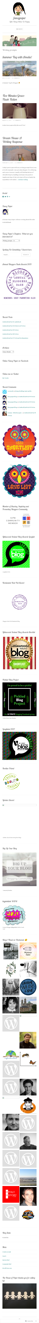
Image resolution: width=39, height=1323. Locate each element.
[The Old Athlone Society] (28, 1005)
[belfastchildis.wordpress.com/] (10, 951)
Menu (20, 29)
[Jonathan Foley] (10, 1122)
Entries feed (5, 1260)
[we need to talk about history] (28, 1124)
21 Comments (18, 162)
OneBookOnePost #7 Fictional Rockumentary (15, 338)
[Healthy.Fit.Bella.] (10, 1159)
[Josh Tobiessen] (10, 1141)
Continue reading (23, 179)
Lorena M (10, 391)
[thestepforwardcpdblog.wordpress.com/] (10, 987)
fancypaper (19, 18)
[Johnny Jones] (28, 1105)
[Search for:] (12, 254)
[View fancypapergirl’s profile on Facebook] (3, 196)
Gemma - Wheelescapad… (15, 413)
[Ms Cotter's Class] (10, 969)
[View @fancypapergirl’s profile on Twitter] (5, 196)
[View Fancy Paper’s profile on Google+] (9, 196)
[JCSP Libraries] (28, 1023)
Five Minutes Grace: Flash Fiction (13, 97)
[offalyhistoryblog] (10, 1195)
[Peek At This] (28, 1216)
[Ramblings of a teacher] (10, 1177)
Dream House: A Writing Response (12, 140)
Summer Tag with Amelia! (17, 57)
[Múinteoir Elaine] (28, 951)
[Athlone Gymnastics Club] (11, 1069)
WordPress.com (7, 1268)
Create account (6, 1252)
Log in (4, 1256)
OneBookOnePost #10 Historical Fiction (13, 326)
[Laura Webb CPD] (28, 987)
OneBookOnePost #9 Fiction (10, 330)
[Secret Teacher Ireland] (28, 1160)
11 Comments (17, 120)
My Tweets (5, 378)
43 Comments (16, 78)
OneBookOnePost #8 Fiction (10, 334)
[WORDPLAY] (10, 1005)
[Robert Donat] (28, 1087)
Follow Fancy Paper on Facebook (15, 361)
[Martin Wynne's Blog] (28, 1197)
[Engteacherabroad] (10, 1055)
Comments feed (6, 1264)
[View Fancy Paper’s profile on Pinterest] (7, 196)
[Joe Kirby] (28, 1059)
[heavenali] (28, 969)
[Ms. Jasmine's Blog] (10, 1087)
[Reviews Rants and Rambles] (28, 1178)
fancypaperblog (12, 396)
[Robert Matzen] (28, 1041)
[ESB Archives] (10, 1105)
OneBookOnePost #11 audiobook (11, 322)
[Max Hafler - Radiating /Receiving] (28, 1142)
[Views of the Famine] (10, 1213)
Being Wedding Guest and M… (23, 391)
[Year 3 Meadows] (10, 1023)
